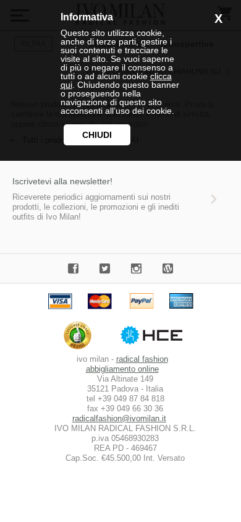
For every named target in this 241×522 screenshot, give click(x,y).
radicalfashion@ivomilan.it (119, 418)
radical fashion (142, 359)
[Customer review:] (81, 349)
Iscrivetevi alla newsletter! (62, 181)
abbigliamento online (122, 369)
